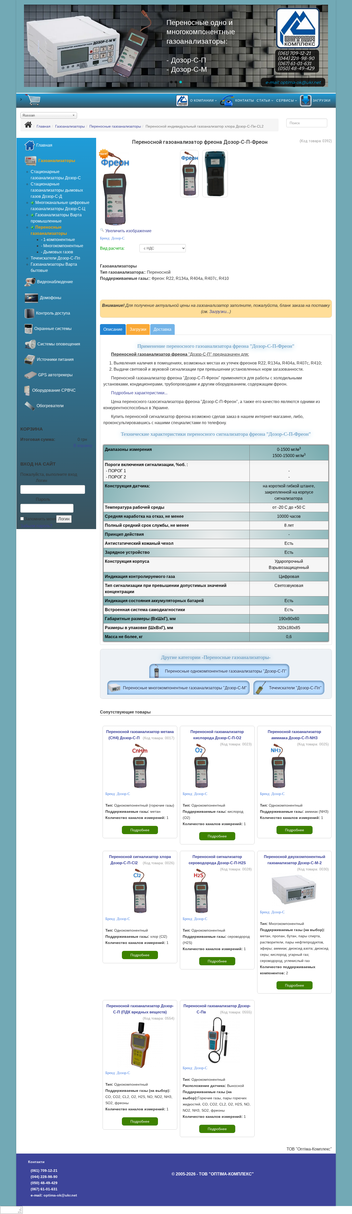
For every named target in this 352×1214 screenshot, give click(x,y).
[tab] (113, 329)
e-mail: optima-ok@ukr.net (293, 82)
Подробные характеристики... (139, 393)
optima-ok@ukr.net (60, 1195)
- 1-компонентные (58, 239)
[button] (171, 82)
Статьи (263, 100)
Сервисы (285, 100)
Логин (41, 480)
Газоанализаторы (70, 126)
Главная (298, 15)
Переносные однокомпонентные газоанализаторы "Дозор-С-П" (226, 671)
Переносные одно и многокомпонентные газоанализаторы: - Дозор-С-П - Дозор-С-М (200, 46)
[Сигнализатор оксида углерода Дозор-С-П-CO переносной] (215, 173)
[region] (176, 53)
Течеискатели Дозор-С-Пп (55, 258)
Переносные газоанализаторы (115, 126)
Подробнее (139, 830)
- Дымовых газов (57, 252)
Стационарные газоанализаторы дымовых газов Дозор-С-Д (57, 190)
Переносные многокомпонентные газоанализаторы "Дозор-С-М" (185, 688)
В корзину (82, 445)
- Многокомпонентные (62, 246)
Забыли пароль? (36, 526)
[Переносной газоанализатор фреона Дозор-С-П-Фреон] (189, 173)
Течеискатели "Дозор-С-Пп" (295, 688)
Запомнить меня (40, 519)
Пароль (43, 499)
